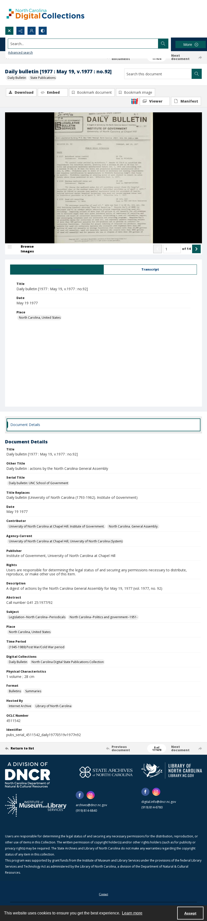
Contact (103, 894)
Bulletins (15, 691)
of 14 (186, 248)
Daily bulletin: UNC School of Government (38, 483)
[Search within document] (197, 74)
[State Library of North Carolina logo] (171, 770)
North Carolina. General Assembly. (133, 526)
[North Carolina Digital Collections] (45, 13)
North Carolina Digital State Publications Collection (68, 662)
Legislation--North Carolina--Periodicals (37, 617)
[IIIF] (135, 101)
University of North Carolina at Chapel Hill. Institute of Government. (57, 526)
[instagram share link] (91, 795)
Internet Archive (20, 706)
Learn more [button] (132, 913)
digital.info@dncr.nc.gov (158, 802)
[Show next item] (196, 249)
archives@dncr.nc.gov (91, 805)
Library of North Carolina (53, 706)
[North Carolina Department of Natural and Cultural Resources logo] (27, 774)
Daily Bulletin (17, 78)
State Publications (43, 78)
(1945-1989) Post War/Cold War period (36, 647)
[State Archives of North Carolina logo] (106, 772)
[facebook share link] (80, 795)
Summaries (33, 691)
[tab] (57, 269)
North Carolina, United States (40, 317)
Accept (190, 913)
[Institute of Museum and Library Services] (35, 805)
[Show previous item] (157, 249)
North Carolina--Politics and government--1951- (104, 617)
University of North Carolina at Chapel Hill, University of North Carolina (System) (65, 541)
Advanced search (20, 52)
